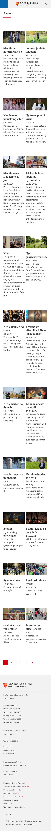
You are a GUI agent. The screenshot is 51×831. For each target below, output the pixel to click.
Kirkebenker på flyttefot (13, 405)
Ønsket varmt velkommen (11, 626)
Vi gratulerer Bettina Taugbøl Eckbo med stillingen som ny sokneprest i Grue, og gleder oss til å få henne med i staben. (36, 133)
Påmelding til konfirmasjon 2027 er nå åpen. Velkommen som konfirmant (13, 130)
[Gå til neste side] (32, 662)
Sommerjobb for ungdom (36, 49)
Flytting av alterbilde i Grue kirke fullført (36, 330)
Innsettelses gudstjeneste (33, 626)
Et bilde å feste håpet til (35, 405)
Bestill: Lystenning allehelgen (10, 532)
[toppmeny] (4, 4)
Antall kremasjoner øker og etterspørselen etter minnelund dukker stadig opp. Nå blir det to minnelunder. (35, 489)
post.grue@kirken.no (16, 762)
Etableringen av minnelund (13, 476)
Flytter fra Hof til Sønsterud (34, 592)
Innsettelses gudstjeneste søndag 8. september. (36, 639)
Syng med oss (11, 580)
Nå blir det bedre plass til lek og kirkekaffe (11, 417)
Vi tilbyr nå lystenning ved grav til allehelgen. (13, 545)
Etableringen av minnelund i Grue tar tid (13, 488)
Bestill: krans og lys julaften (36, 530)
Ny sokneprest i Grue (35, 117)
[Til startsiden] (17, 684)
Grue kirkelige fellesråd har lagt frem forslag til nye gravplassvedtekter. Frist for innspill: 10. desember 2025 (35, 271)
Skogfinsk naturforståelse (12, 49)
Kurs (6, 253)
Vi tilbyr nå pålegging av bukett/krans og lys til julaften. (36, 542)
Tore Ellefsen (8, 775)
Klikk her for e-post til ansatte (14, 765)
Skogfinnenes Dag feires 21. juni (11, 176)
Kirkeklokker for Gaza (13, 328)
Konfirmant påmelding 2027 (13, 117)
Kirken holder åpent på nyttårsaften (34, 176)
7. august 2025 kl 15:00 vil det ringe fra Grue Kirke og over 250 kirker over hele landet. (14, 343)
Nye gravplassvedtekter (36, 255)
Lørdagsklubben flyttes (36, 581)
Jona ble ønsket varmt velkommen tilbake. (12, 639)
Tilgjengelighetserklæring (12, 807)
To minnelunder (35, 474)
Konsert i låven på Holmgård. (12, 589)
